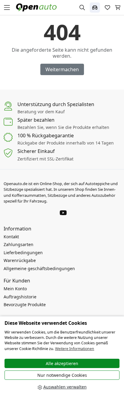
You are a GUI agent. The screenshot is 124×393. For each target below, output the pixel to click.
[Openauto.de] (37, 7)
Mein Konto (15, 288)
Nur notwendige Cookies (62, 375)
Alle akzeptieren (62, 363)
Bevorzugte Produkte (25, 304)
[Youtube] (63, 212)
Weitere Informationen (74, 348)
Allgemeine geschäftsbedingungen (39, 268)
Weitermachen (62, 69)
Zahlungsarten (18, 244)
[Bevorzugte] (107, 7)
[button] (95, 7)
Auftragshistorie (20, 297)
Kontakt (11, 236)
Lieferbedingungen (23, 252)
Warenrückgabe (20, 260)
